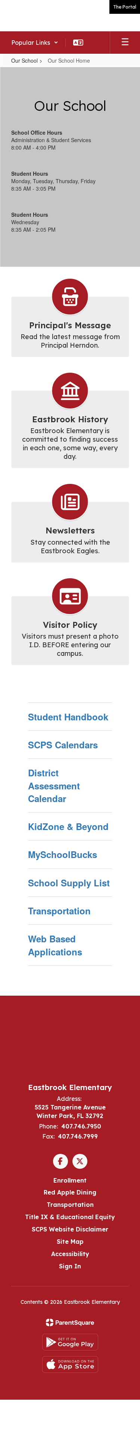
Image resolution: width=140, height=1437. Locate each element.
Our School (24, 60)
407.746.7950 (81, 1126)
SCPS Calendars (63, 744)
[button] (35, 42)
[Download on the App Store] (70, 1364)
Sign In (70, 1266)
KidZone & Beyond (68, 826)
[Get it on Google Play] (70, 1342)
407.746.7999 (78, 1136)
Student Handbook (68, 716)
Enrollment (70, 1180)
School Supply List (69, 882)
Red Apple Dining (70, 1192)
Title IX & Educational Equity (70, 1217)
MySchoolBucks (62, 854)
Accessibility (70, 1254)
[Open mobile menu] (125, 42)
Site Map (70, 1241)
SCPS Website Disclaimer (70, 1229)
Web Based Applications (55, 945)
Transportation (59, 910)
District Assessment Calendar (54, 785)
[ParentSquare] (70, 1322)
